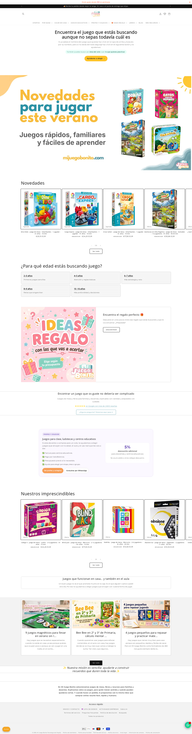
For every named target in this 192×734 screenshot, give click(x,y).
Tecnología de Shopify (54, 732)
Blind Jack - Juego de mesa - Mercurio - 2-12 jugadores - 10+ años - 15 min (82, 543)
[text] (96, 2)
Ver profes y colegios (53, 470)
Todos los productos (96, 716)
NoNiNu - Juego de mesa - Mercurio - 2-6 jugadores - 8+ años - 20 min (123, 543)
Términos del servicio (99, 732)
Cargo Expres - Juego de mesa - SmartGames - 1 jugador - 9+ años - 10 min (82, 233)
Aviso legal (123, 732)
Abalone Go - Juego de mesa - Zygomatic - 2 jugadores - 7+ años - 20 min (164, 543)
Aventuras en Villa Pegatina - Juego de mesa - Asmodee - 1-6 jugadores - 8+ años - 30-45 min (164, 233)
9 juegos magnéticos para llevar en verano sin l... (46, 634)
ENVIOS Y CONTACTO (71, 709)
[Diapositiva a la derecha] (100, 245)
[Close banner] (190, 2)
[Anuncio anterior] (22, 6)
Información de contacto (136, 732)
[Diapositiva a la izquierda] (91, 245)
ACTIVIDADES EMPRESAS (109, 709)
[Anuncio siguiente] (170, 6)
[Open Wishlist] (165, 14)
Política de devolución (108, 713)
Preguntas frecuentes (90, 713)
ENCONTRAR (111, 330)
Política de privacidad (84, 732)
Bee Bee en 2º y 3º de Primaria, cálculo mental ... (96, 634)
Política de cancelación (153, 732)
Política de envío (113, 732)
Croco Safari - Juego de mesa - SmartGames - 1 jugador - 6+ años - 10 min (123, 233)
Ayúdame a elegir (96, 58)
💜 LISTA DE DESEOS (89, 709)
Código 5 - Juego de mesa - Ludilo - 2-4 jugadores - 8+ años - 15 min (40, 543)
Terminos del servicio (72, 713)
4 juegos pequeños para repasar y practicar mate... (146, 634)
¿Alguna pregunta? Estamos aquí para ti (96, 412)
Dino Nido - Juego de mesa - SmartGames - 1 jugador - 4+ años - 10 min (41, 233)
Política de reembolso (69, 732)
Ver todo (96, 251)
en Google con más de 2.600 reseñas (101, 406)
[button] (23, 14)
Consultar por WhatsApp (76, 471)
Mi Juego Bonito (42, 732)
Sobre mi (123, 709)
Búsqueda (122, 713)
